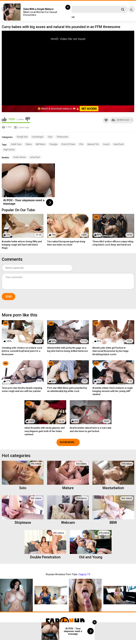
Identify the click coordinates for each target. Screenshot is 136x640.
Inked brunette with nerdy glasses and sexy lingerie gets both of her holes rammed (44, 431)
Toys (50, 137)
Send (8, 296)
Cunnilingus (38, 137)
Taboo (29, 144)
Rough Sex (22, 137)
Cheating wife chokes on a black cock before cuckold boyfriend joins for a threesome (22, 350)
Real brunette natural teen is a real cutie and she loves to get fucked (90, 429)
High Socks (9, 149)
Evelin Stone (19, 157)
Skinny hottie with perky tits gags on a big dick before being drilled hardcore (67, 349)
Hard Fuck (118, 144)
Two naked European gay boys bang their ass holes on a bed (66, 243)
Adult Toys (16, 144)
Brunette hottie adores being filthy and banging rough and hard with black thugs (22, 244)
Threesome (62, 137)
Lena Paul (35, 157)
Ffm (81, 144)
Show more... (68, 442)
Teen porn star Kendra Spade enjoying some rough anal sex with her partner (22, 389)
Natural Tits (93, 144)
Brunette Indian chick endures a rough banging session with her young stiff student (112, 391)
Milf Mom (40, 144)
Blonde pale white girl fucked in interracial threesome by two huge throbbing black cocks (110, 350)
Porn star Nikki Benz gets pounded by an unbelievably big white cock (67, 389)
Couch (106, 144)
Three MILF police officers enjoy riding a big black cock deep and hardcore (112, 243)
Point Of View (68, 144)
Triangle (53, 144)
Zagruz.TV (84, 574)
